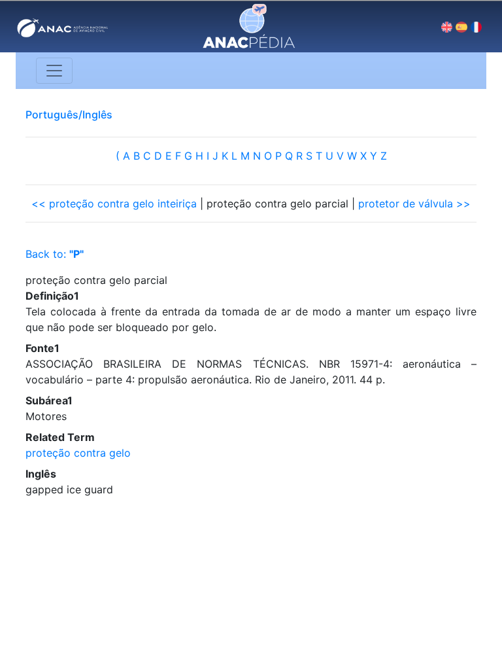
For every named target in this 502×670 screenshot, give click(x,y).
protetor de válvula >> (414, 203)
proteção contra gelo (78, 452)
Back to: (54, 253)
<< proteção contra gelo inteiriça (114, 203)
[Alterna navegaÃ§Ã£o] (54, 71)
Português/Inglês (68, 114)
